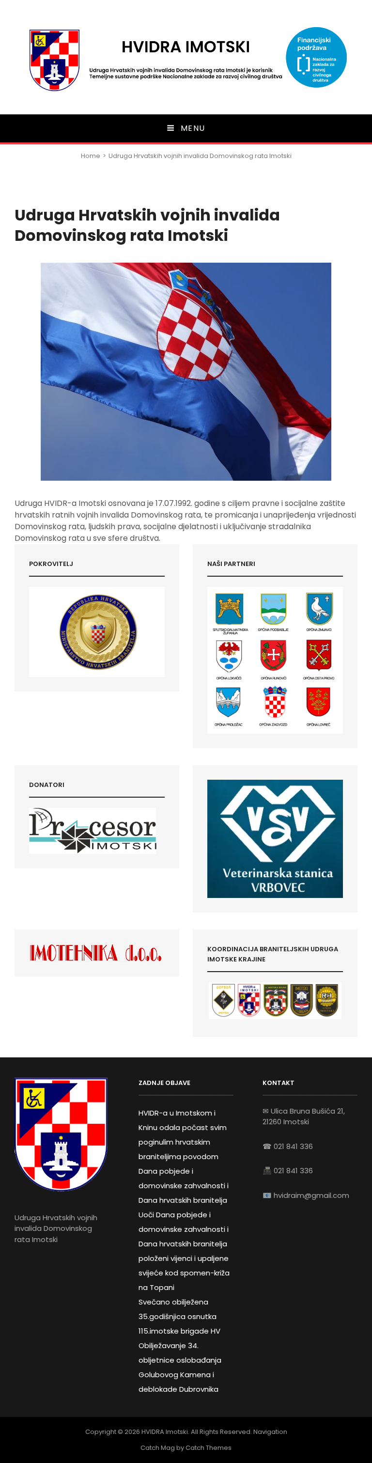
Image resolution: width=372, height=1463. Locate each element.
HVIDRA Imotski (164, 1431)
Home (90, 155)
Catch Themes (209, 1447)
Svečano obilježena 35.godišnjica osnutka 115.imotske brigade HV (179, 1316)
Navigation (270, 1431)
